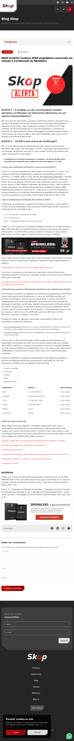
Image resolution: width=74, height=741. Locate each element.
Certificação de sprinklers (12, 450)
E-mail (4, 577)
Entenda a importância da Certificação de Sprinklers (23, 445)
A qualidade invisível (9, 463)
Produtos (36, 668)
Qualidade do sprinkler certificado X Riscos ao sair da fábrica (26, 459)
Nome (4, 568)
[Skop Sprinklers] (8, 6)
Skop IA (36, 699)
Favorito (24, 52)
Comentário (5, 551)
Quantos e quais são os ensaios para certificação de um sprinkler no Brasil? (33, 441)
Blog (36, 680)
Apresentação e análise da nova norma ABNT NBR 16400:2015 (26, 268)
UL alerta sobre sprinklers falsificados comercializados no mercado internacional (35, 454)
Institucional (36, 674)
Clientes (36, 687)
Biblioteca (36, 693)
